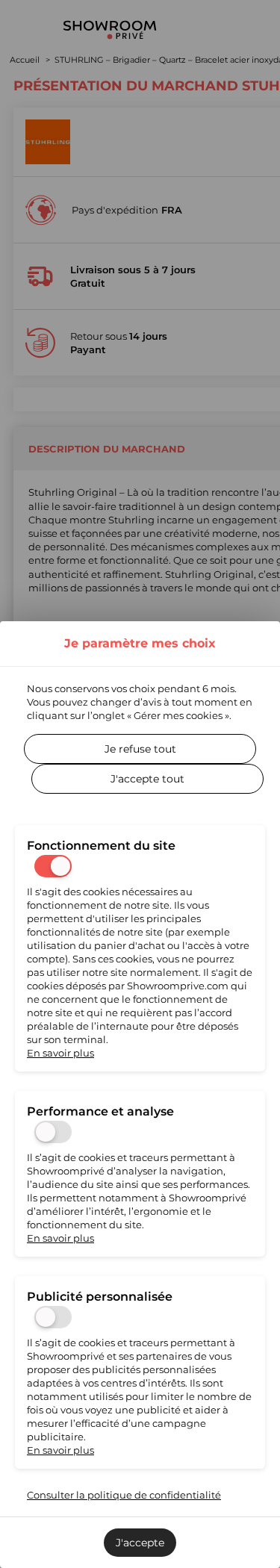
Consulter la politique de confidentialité (124, 1495)
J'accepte (140, 1542)
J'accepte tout (147, 778)
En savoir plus (60, 1053)
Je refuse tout (140, 749)
